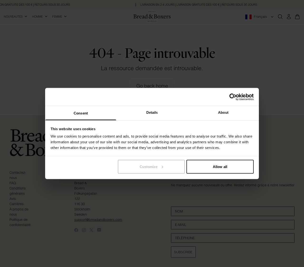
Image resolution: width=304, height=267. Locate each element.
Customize (149, 166)
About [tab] (223, 112)
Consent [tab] (81, 113)
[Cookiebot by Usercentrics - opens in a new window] (233, 96)
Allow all (220, 166)
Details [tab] (152, 112)
